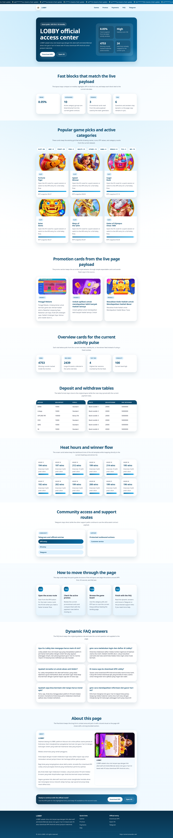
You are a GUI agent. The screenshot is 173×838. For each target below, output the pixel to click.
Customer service (97, 541)
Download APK (47, 54)
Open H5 (61, 54)
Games (96, 8)
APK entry (43, 541)
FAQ (123, 8)
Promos (105, 8)
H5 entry (43, 547)
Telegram (132, 8)
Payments (115, 8)
